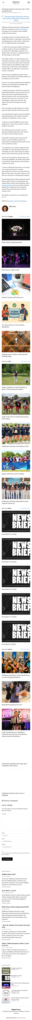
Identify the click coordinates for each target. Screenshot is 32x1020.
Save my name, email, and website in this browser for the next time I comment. (16, 853)
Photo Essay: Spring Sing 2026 (12, 242)
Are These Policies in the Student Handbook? (13, 326)
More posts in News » (25, 508)
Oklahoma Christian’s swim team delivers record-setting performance (16, 676)
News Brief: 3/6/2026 (9, 644)
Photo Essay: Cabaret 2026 (10, 270)
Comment (4, 813)
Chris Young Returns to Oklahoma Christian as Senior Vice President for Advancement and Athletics (14, 734)
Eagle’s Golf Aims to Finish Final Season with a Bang (15, 418)
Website (3, 844)
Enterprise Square (7, 185)
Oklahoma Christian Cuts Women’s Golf (15, 446)
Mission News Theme (11, 1017)
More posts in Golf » (25, 361)
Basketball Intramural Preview (12, 705)
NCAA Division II (23, 29)
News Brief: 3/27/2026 (9, 589)
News (18, 201)
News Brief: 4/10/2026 (9, 562)
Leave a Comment (7, 886)
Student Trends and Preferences (12, 297)
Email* (3, 838)
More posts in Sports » (25, 649)
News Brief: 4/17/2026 (9, 534)
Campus (11, 201)
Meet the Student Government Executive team (16, 926)
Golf (15, 201)
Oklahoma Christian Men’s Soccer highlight (13, 794)
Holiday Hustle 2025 (9, 874)
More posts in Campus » (25, 216)
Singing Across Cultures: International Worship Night (15, 355)
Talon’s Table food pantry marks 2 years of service (15, 944)
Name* (3, 833)
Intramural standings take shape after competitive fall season (14, 765)
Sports (25, 201)
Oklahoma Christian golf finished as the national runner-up (15, 502)
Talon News (16, 2)
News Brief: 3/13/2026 (9, 617)
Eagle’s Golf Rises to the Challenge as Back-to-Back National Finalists (14, 388)
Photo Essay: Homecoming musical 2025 (15, 907)
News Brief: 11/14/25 (9, 891)
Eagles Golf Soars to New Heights (13, 474)
